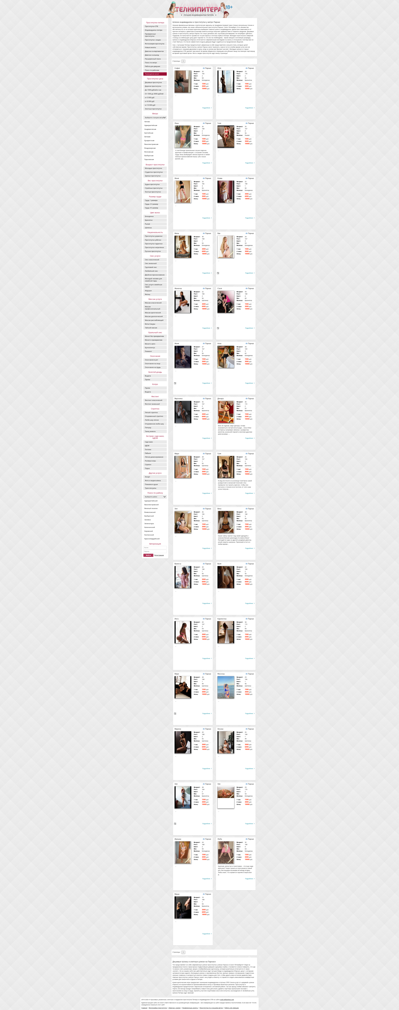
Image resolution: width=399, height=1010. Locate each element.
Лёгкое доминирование (154, 457)
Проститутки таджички (154, 244)
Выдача (148, 376)
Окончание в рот (151, 360)
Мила (177, 233)
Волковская (148, 152)
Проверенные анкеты (190, 1008)
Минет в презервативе (153, 340)
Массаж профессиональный (152, 308)
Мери (177, 453)
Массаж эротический (153, 313)
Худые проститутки (152, 184)
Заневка (147, 520)
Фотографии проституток (158, 1008)
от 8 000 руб (149, 101)
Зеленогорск (149, 523)
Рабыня (148, 453)
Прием (147, 379)
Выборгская (148, 155)
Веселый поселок (151, 508)
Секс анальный (151, 263)
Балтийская (148, 133)
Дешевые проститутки (153, 82)
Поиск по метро (151, 63)
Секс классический (152, 260)
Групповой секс (151, 267)
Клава (219, 178)
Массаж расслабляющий (154, 320)
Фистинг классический (153, 400)
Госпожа (148, 449)
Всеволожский (150, 512)
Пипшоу (148, 427)
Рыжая (147, 224)
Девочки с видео (174, 1008)
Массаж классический (153, 303)
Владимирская (150, 148)
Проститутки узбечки (153, 240)
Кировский (148, 531)
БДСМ (147, 446)
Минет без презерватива (154, 336)
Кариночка (221, 619)
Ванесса (178, 564)
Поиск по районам (152, 70)
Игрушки (148, 291)
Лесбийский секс (151, 271)
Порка (147, 468)
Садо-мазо (149, 442)
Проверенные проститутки (150, 35)
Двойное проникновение (154, 275)
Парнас (208, 68)
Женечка (178, 288)
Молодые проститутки (153, 168)
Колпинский (149, 535)
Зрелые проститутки (153, 176)
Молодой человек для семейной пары (153, 279)
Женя (177, 178)
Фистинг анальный (152, 404)
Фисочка (221, 674)
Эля (176, 784)
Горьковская (149, 159)
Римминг (148, 351)
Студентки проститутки (154, 172)
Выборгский (149, 516)
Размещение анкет (152, 74)
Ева (218, 233)
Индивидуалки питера (153, 30)
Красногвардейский (152, 539)
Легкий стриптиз (151, 412)
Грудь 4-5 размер (151, 208)
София (177, 68)
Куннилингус (150, 347)
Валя (219, 564)
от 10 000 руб (150, 105)
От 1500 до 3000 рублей (154, 94)
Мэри (177, 674)
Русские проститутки (153, 251)
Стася (219, 288)
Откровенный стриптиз (154, 416)
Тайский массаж (151, 328)
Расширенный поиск (153, 59)
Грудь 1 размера (151, 200)
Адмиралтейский (151, 501)
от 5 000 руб (149, 97)
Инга (177, 619)
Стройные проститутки (154, 188)
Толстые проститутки (153, 192)
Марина (178, 729)
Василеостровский (151, 505)
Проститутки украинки (153, 236)
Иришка (178, 839)
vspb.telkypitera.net (227, 1000)
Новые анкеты (150, 47)
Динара (220, 398)
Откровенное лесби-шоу (154, 424)
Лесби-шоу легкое (152, 420)
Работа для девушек (152, 66)
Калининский (149, 527)
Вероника (178, 398)
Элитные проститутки (153, 109)
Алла (219, 343)
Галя (219, 123)
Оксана (220, 729)
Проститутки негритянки (154, 247)
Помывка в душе (151, 484)
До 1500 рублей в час (153, 90)
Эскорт (147, 477)
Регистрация (159, 555)
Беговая (147, 137)
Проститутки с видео (153, 40)
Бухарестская (149, 140)
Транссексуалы (150, 488)
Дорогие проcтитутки (153, 86)
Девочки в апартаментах (154, 51)
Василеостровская (151, 144)
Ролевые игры (150, 461)
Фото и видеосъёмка (153, 480)
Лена (177, 123)
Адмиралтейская (150, 125)
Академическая (150, 129)
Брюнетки (149, 220)
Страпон (148, 464)
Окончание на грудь (153, 367)
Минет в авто (150, 344)
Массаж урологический (154, 316)
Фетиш (147, 294)
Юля (219, 68)
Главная (144, 1008)
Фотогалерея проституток (154, 44)
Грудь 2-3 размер (151, 204)
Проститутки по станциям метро (211, 1008)
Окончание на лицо (152, 363)
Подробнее (206, 108)
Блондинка (149, 216)
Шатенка (148, 228)
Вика (219, 508)
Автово (147, 122)
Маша (177, 894)
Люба (219, 839)
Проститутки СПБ (151, 26)
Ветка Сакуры (150, 324)
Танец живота (150, 431)
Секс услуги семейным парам (153, 286)
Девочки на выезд (152, 55)
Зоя (176, 508)
